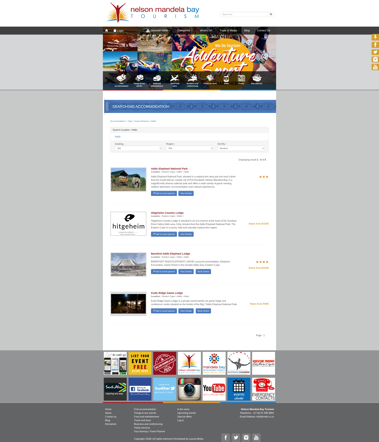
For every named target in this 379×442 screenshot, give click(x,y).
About (108, 413)
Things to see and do (145, 413)
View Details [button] (186, 193)
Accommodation (118, 121)
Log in (180, 420)
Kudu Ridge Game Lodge (167, 293)
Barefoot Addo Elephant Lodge (170, 253)
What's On (206, 30)
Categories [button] (184, 30)
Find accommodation (145, 409)
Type (130, 121)
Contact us (110, 416)
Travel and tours (142, 420)
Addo (153, 121)
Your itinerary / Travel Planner (149, 431)
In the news (183, 409)
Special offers (184, 416)
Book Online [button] (203, 271)
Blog (247, 30)
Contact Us (263, 30)
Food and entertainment (146, 416)
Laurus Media (196, 439)
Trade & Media (228, 30)
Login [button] (120, 30)
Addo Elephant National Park (169, 168)
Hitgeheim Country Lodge (167, 212)
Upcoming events (186, 413)
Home (108, 409)
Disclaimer (110, 424)
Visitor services (142, 427)
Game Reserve (142, 121)
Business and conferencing (148, 424)
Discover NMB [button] (159, 30)
